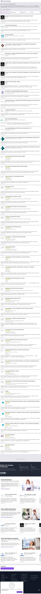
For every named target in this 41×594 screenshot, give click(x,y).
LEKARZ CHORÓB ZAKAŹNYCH (6, 9)
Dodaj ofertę (13, 575)
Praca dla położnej (24, 577)
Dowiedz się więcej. (4, 590)
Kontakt (2, 580)
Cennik (12, 577)
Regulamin (3, 575)
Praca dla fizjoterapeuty (34, 577)
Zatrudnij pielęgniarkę (14, 580)
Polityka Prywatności (4, 577)
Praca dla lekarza (24, 575)
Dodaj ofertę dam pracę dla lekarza (7, 568)
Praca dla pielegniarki (34, 575)
